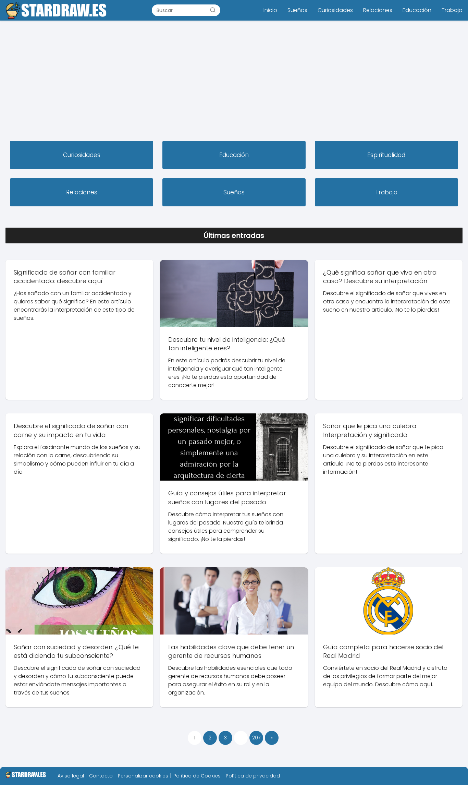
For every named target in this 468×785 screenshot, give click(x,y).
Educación (417, 10)
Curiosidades (335, 10)
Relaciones (377, 10)
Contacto (101, 775)
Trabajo (452, 10)
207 (256, 737)
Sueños (297, 10)
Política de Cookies (197, 775)
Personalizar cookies (143, 775)
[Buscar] (213, 9)
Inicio (270, 10)
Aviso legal (71, 775)
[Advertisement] (234, 82)
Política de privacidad (253, 775)
